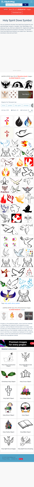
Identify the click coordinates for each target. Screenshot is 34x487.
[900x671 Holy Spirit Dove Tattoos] (27, 190)
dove (3, 105)
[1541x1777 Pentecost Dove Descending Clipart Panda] (28, 162)
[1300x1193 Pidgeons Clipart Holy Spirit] (26, 284)
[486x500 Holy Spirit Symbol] (5, 273)
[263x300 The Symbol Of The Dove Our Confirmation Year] (15, 144)
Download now (17, 12)
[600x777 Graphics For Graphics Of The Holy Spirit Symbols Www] (29, 253)
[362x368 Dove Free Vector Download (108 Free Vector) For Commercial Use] (5, 144)
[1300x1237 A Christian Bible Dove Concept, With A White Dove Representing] (5, 153)
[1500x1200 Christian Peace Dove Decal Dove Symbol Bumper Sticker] (27, 209)
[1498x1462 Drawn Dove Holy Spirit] (19, 253)
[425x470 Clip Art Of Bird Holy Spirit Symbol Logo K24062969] (5, 218)
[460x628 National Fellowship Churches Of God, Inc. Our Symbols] (29, 273)
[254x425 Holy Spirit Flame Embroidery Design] (10, 199)
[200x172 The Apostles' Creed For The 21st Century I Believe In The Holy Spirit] (8, 296)
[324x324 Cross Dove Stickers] (28, 218)
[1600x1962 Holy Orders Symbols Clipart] (16, 263)
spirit (9, 303)
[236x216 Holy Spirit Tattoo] (27, 172)
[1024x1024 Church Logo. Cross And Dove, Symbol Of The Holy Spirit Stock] (6, 133)
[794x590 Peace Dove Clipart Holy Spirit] (9, 284)
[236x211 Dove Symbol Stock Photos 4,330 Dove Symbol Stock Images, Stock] (28, 181)
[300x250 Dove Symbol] (6, 253)
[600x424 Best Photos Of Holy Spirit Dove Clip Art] (7, 162)
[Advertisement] (17, 52)
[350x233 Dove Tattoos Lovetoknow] (23, 133)
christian (26, 105)
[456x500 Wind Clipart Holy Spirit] (20, 199)
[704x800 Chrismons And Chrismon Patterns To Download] (16, 153)
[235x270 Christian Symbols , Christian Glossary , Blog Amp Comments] (4, 181)
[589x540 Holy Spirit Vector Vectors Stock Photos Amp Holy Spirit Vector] (27, 263)
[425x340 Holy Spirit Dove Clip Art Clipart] (18, 273)
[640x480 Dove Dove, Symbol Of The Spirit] (16, 181)
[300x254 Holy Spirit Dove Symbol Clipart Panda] (15, 190)
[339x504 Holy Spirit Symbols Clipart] (19, 162)
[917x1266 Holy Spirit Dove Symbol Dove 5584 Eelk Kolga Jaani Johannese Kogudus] (29, 199)
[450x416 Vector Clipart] (24, 296)
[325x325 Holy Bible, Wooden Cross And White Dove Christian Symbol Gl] (5, 263)
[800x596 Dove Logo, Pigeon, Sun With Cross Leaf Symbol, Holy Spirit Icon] (9, 242)
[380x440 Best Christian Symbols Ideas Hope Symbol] (4, 209)
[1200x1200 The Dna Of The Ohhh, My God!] (5, 172)
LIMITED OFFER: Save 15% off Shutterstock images (17, 308)
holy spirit (18, 105)
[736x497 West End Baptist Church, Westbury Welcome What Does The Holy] (26, 144)
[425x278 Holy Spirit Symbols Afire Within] (23, 122)
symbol (10, 105)
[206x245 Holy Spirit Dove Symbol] (16, 172)
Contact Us (14, 458)
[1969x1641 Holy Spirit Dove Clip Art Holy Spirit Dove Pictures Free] (27, 153)
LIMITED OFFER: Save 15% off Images (16, 76)
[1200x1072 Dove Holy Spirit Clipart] (26, 229)
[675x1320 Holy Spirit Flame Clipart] (3, 199)
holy (6, 303)
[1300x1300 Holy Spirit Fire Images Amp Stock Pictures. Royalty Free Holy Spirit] (6, 122)
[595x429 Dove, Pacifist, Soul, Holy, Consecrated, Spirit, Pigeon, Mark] (9, 229)
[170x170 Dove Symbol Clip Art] (26, 242)
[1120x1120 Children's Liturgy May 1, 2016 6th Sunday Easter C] (15, 209)
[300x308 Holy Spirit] (4, 190)
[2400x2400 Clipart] (16, 218)
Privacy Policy (6, 458)
